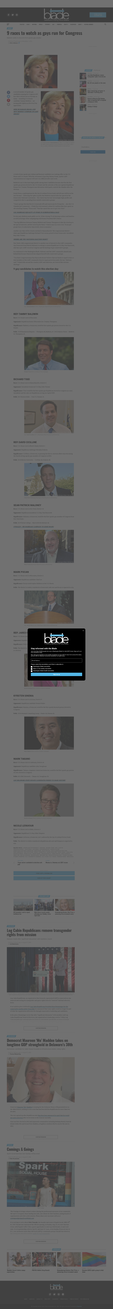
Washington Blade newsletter (41, 666)
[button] (56, 667)
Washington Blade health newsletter (43, 670)
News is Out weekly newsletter (42, 668)
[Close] (83, 630)
